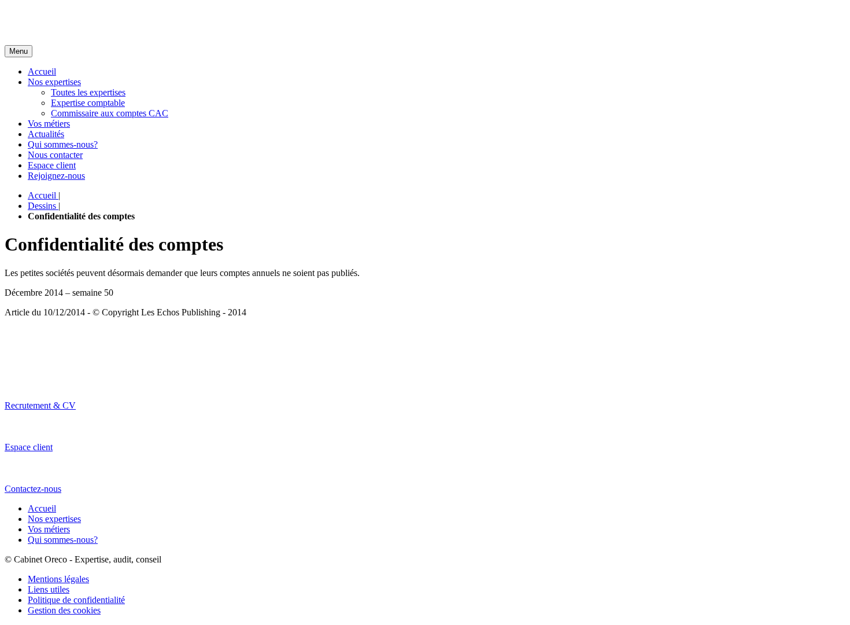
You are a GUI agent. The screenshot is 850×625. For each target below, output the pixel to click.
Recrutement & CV (40, 405)
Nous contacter (55, 155)
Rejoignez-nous (56, 176)
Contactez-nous (33, 489)
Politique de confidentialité (76, 600)
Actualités (46, 134)
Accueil (42, 71)
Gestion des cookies (64, 610)
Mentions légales (58, 579)
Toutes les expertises (88, 92)
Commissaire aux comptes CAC (109, 113)
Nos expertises (54, 82)
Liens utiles (48, 589)
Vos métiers (49, 123)
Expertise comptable (88, 103)
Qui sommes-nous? (63, 144)
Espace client (52, 165)
